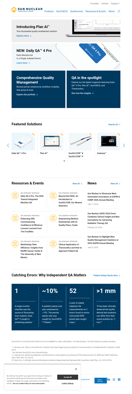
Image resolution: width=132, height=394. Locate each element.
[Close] (76, 369)
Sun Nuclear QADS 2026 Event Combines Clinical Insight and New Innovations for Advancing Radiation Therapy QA (103, 218)
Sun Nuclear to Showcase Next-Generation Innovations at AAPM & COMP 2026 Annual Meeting (104, 196)
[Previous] (8, 145)
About (111, 11)
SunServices (76, 11)
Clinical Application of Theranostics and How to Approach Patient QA (70, 247)
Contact (104, 3)
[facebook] (119, 379)
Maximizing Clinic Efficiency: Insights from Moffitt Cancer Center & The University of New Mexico (32, 251)
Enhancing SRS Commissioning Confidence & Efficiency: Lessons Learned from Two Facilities (32, 225)
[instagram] (114, 379)
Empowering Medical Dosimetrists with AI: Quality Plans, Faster (68, 221)
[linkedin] (108, 379)
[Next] (123, 145)
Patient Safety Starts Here (105, 275)
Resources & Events (96, 11)
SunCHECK (62, 11)
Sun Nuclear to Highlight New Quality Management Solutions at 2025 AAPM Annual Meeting (103, 240)
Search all (113, 124)
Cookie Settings (100, 380)
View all (76, 183)
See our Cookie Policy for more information (29, 383)
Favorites (94, 3)
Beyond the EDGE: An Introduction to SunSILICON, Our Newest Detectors (70, 201)
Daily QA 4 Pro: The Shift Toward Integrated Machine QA (32, 199)
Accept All (68, 377)
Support (114, 3)
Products (49, 11)
